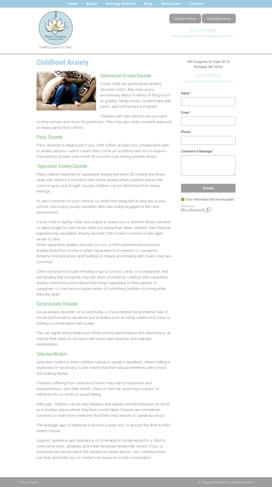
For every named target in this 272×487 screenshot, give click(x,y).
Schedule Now (219, 18)
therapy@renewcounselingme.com (202, 36)
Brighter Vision (242, 482)
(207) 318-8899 (202, 30)
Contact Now (185, 18)
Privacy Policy (29, 482)
